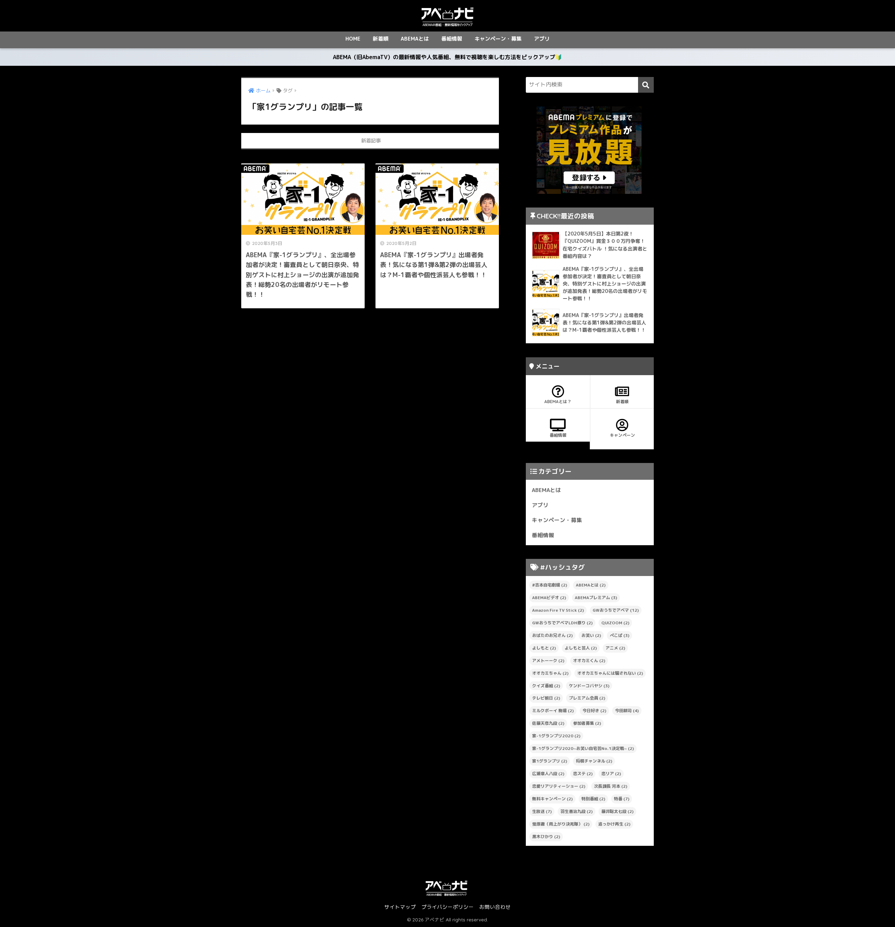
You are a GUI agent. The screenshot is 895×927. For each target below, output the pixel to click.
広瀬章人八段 (548, 774)
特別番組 (593, 799)
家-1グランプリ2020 (556, 736)
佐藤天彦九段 (548, 723)
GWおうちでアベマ (616, 610)
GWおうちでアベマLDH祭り (562, 623)
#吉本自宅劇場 (549, 585)
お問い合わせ (495, 907)
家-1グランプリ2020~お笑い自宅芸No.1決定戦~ (583, 748)
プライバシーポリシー (447, 907)
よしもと (544, 648)
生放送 (542, 811)
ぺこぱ (619, 635)
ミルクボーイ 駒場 (553, 711)
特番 (621, 799)
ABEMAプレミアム (596, 598)
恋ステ (583, 774)
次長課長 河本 (610, 786)
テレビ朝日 (546, 698)
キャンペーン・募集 (498, 38)
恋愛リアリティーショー (558, 786)
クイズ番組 (546, 686)
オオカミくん (589, 660)
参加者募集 (587, 723)
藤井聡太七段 (617, 811)
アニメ (615, 648)
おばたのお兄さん (552, 635)
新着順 (380, 38)
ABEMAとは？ (557, 401)
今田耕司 (627, 711)
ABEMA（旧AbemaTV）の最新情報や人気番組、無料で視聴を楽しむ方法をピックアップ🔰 (447, 57)
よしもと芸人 (581, 648)
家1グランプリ (549, 761)
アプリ (542, 38)
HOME (352, 38)
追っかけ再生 (614, 824)
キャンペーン (622, 435)
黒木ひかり (546, 837)
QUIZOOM (615, 623)
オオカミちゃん (550, 673)
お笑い (591, 635)
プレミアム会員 (587, 698)
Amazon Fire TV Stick (558, 610)
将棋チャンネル (594, 761)
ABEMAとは (415, 38)
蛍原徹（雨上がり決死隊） (560, 824)
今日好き (594, 711)
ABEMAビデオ (549, 598)
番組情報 (451, 38)
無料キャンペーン (552, 799)
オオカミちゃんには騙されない (610, 673)
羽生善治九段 (576, 811)
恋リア (611, 774)
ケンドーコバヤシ (589, 686)
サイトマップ (400, 907)
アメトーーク (548, 660)
